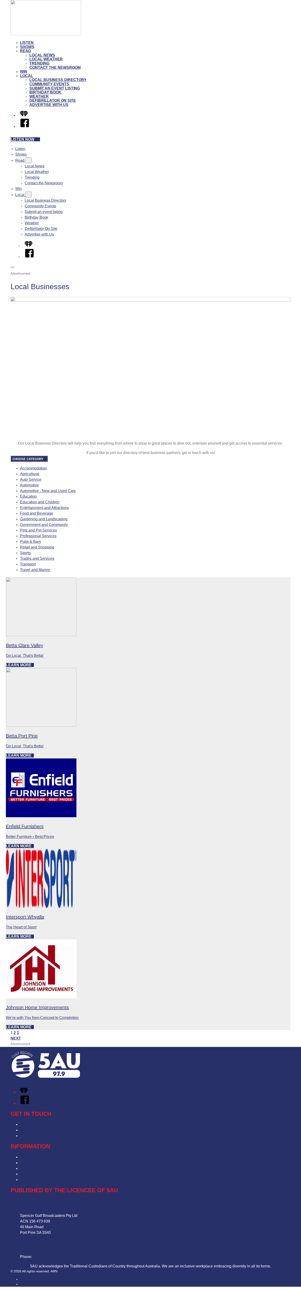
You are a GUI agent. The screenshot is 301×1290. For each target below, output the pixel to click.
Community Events (49, 84)
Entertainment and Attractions (44, 508)
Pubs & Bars (30, 542)
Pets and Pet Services (38, 530)
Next (16, 1038)
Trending (39, 63)
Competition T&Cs (35, 1163)
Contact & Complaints (38, 1124)
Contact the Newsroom (55, 68)
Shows (27, 47)
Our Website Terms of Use (41, 1174)
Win (23, 72)
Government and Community (44, 525)
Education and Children (39, 502)
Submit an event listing (54, 88)
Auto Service (30, 479)
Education (28, 496)
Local (26, 76)
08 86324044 (44, 1257)
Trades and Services (37, 558)
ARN (23, 1279)
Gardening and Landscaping (43, 519)
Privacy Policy (32, 1157)
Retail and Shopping (37, 547)
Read (25, 51)
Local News (42, 55)
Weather (39, 97)
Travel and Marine (35, 570)
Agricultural (29, 474)
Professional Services (38, 536)
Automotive (29, 485)
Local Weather (46, 59)
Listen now (22, 139)
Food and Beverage (36, 513)
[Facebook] (24, 126)
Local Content (31, 1180)
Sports (25, 553)
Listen (27, 43)
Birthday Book (45, 92)
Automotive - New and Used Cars (48, 491)
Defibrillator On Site (52, 101)
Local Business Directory (58, 80)
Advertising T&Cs (34, 1168)
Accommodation (33, 468)
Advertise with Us (48, 105)
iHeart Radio (29, 1284)
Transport (28, 564)
